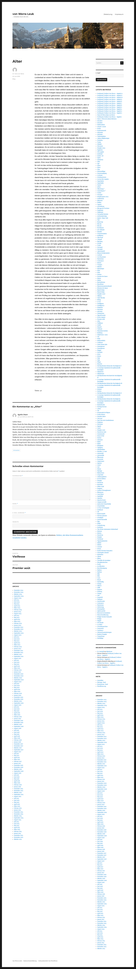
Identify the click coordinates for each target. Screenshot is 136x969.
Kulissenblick (101, 340)
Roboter (99, 531)
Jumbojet (100, 154)
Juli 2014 (16, 822)
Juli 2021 (16, 660)
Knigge (99, 619)
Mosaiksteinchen (102, 562)
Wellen (99, 202)
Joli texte (99, 311)
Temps (99, 593)
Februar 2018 (18, 740)
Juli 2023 (16, 615)
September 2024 (19, 596)
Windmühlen (101, 449)
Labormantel (101, 251)
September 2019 (18, 703)
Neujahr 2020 (101, 294)
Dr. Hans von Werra (18, 73)
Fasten (99, 185)
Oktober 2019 (18, 701)
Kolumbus (100, 554)
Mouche (99, 364)
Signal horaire (101, 315)
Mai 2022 (16, 641)
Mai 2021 (16, 664)
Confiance (100, 630)
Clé (98, 512)
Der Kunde (100, 622)
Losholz (99, 255)
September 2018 (18, 726)
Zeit (98, 595)
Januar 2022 (17, 648)
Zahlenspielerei (101, 477)
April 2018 (17, 736)
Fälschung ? (100, 189)
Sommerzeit (100, 434)
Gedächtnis (100, 198)
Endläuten (100, 235)
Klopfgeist (100, 445)
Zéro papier (100, 152)
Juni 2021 (16, 662)
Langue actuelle (101, 502)
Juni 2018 (16, 732)
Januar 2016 (17, 787)
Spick (98, 158)
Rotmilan (100, 484)
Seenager (100, 247)
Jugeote (99, 463)
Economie (100, 459)
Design (99, 584)
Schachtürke (101, 506)
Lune (98, 578)
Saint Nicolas (101, 298)
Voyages (99, 265)
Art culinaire (101, 230)
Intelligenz (100, 303)
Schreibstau (100, 206)
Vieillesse (100, 323)
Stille (98, 587)
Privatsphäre (101, 609)
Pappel (99, 620)
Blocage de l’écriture (103, 208)
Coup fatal (100, 475)
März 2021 (17, 668)
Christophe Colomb (103, 552)
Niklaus (99, 296)
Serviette (99, 352)
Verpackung (100, 636)
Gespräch (100, 597)
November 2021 (18, 652)
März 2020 (17, 691)
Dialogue (99, 599)
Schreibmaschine (102, 626)
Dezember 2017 (18, 744)
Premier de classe (102, 276)
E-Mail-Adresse (19, 513)
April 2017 (17, 757)
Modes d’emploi (102, 634)
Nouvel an (100, 482)
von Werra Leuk (23, 13)
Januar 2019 (17, 718)
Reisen (99, 263)
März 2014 (17, 829)
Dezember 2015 (18, 789)
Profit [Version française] (104, 550)
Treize (99, 142)
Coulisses (100, 342)
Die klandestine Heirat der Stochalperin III (109, 383)
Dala (98, 358)
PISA (98, 270)
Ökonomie (100, 457)
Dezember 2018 (18, 720)
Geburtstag (100, 607)
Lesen (99, 465)
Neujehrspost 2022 (102, 196)
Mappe (99, 350)
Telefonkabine (101, 136)
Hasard (99, 327)
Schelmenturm (101, 177)
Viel (98, 220)
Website (15, 522)
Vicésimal (100, 539)
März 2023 (17, 621)
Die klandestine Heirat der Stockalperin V (109, 366)
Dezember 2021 (18, 650)
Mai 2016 (16, 779)
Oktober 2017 (18, 748)
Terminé (99, 195)
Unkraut (99, 329)
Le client (99, 624)
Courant (99, 547)
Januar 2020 (17, 695)
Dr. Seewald (100, 651)
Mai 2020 (16, 687)
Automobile (100, 455)
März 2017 (17, 759)
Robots (99, 533)
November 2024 (18, 592)
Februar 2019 (18, 717)
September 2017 (18, 750)
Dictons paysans (102, 515)
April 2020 (17, 689)
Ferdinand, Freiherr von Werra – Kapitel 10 (109, 97)
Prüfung (99, 591)
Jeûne (99, 187)
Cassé (99, 428)
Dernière (99, 121)
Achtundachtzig (102, 216)
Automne (100, 440)
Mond (99, 580)
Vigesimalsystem (102, 541)
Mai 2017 (16, 755)
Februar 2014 (18, 831)
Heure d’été (100, 436)
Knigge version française (104, 617)
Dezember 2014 (18, 812)
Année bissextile (102, 519)
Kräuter (99, 389)
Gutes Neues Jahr (102, 344)
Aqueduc (99, 498)
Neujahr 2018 (101, 430)
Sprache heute (101, 500)
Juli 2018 (16, 730)
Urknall (99, 239)
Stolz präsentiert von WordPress (47, 961)
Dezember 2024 (18, 590)
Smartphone (101, 346)
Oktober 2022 (18, 631)
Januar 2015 (17, 810)
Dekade (99, 144)
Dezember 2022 (18, 627)
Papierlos (100, 150)
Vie (98, 410)
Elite (98, 574)
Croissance (100, 261)
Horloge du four (102, 407)
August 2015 (17, 796)
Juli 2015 (16, 798)
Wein (98, 338)
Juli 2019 (16, 707)
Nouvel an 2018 (101, 432)
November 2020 (18, 676)
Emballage (100, 638)
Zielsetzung (108, 14)
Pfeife (99, 523)
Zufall (99, 325)
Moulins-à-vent (102, 451)
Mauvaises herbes (102, 331)
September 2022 (19, 633)
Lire (98, 467)
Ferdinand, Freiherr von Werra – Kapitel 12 (109, 93)
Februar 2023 (18, 623)
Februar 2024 (18, 610)
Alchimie (100, 134)
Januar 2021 (17, 672)
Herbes (99, 391)
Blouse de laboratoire (103, 253)
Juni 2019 (17, 709)
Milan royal (100, 486)
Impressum (119, 14)
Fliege (99, 362)
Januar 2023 (17, 625)
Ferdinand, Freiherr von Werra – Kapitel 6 (109, 105)
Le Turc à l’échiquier (103, 508)
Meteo (99, 278)
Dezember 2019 (18, 697)
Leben (99, 408)
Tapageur (100, 447)
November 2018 (18, 722)
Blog (13, 79)
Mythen (99, 572)
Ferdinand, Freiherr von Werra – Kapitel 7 (109, 103)
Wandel (99, 231)
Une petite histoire (102, 214)
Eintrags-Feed (101, 682)
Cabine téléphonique (103, 138)
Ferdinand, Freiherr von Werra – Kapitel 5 (109, 107)
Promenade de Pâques (103, 412)
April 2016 (17, 781)
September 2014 (18, 818)
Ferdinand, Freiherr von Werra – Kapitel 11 (109, 95)
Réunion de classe (102, 288)
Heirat (99, 469)
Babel (98, 442)
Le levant (100, 175)
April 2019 (17, 713)
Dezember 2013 (18, 835)
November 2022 (18, 629)
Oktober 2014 (18, 816)
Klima (99, 558)
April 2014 (17, 827)
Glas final (100, 237)
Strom (99, 549)
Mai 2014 (16, 825)
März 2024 (17, 608)
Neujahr (99, 480)
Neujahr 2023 (101, 148)
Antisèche (100, 160)
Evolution (100, 527)
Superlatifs (100, 183)
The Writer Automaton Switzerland (107, 529)
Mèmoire (100, 200)
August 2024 (17, 598)
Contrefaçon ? (101, 191)
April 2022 (17, 643)
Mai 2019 (16, 711)
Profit (99, 564)
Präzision (100, 307)
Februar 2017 (18, 761)
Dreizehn (100, 140)
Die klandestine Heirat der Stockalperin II (109, 393)
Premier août (101, 319)
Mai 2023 (16, 617)
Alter (98, 161)
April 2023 (17, 619)
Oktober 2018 (18, 724)
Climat (99, 556)
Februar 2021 (18, 670)
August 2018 (17, 728)
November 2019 (18, 699)
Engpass (99, 488)
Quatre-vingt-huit (102, 218)
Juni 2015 (16, 800)
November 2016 (18, 767)
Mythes (99, 570)
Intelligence (100, 305)
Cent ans (99, 418)
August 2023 (17, 613)
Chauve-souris (101, 126)
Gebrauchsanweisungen (104, 632)
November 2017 (18, 746)
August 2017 (17, 752)
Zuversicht (100, 628)
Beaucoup (100, 222)
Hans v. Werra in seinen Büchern (107, 119)
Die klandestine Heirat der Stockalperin (108, 399)
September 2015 (18, 794)
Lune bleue (100, 494)
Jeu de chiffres (101, 478)
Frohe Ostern (101, 414)
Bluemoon (100, 492)
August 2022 (17, 635)
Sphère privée (101, 611)
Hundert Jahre (101, 416)
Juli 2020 (16, 683)
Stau (98, 169)
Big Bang (100, 241)
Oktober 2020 (18, 678)
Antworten (16, 450)
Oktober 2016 (18, 769)
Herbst (99, 438)
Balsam (99, 266)
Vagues (99, 204)
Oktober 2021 (18, 654)
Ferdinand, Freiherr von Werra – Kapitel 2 (109, 113)
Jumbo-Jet (100, 156)
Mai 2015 (16, 802)
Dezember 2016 (18, 765)
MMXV (99, 543)
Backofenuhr (101, 405)
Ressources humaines (103, 613)
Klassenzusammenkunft (104, 286)
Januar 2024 (17, 612)
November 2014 (18, 814)
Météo (99, 280)
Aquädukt (100, 496)
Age (98, 163)
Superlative (100, 181)
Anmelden (100, 680)
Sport (98, 165)
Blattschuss (100, 473)
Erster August (101, 317)
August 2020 (17, 682)
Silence (99, 585)
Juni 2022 (17, 639)
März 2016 (17, 783)
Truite (99, 245)
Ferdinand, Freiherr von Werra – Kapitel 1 (109, 117)
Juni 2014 (16, 824)
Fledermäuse (101, 125)
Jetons (99, 356)
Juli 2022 (16, 637)
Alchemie (100, 132)
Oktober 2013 (18, 839)
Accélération (101, 566)
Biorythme (100, 284)
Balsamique (100, 268)
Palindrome (100, 373)
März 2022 (17, 645)
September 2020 (19, 680)
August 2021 (17, 658)
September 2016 (18, 771)
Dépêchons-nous (102, 335)
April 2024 (17, 606)
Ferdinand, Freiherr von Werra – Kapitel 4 (109, 109)
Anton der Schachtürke (104, 504)
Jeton (98, 354)
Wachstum (100, 259)
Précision (100, 309)
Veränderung (101, 525)
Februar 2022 (18, 647)
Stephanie (100, 210)
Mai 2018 (16, 734)
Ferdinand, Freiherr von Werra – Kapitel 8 (109, 101)
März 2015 (17, 806)
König (99, 300)
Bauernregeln (101, 514)
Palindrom (100, 372)
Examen (99, 589)
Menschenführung (102, 615)
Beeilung (99, 333)
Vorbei (99, 193)
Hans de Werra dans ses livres (106, 115)
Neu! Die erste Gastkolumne (105, 420)
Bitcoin (99, 224)
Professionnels (101, 130)
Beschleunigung (102, 568)
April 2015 (17, 804)
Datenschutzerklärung (30, 961)
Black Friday (100, 290)
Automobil (100, 453)
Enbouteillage (101, 171)
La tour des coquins (103, 179)
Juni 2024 (17, 602)
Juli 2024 (16, 600)
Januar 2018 (17, 742)
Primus (99, 274)
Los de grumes (101, 257)
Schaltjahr (100, 517)
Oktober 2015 (18, 792)
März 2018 (17, 738)
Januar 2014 (17, 833)
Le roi (99, 301)
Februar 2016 (18, 785)
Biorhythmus (101, 282)
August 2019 (17, 705)
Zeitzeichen (100, 313)
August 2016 (17, 773)
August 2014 (17, 820)
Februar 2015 (18, 808)
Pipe (98, 521)
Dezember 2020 (18, 674)
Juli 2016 (16, 775)
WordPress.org (101, 686)
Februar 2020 (18, 693)
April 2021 (17, 666)
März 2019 (17, 715)
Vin (98, 337)
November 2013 (18, 837)
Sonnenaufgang (102, 173)
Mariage (99, 471)
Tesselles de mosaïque (103, 560)
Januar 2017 (17, 763)
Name (15, 504)
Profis (99, 128)
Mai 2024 (16, 604)
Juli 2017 (16, 753)
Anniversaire (101, 601)
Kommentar (17, 476)
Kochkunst (100, 228)
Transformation (102, 233)
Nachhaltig (100, 582)
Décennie (100, 146)
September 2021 (18, 656)
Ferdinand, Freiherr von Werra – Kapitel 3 (109, 111)
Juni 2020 (17, 685)
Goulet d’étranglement (104, 490)
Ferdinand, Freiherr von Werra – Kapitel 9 (109, 99)
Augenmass (100, 461)
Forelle (99, 243)
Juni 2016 (17, 777)
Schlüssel (100, 510)
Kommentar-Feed (102, 684)
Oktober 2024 (18, 594)
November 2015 (18, 790)
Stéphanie (100, 212)
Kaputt (99, 426)
